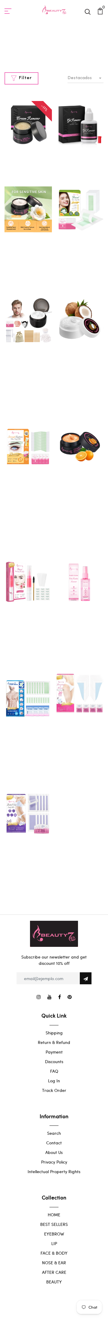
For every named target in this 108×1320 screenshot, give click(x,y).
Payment (54, 1052)
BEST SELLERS (54, 1224)
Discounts (54, 1061)
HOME (54, 1214)
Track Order (54, 1090)
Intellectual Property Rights (54, 1171)
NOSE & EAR (54, 1262)
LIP (54, 1243)
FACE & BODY (54, 1253)
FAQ (54, 1071)
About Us (54, 1152)
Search (54, 1133)
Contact (54, 1143)
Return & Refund (54, 1042)
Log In (54, 1081)
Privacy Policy (54, 1162)
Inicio (40, 51)
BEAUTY (54, 1282)
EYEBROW (54, 1234)
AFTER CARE (54, 1272)
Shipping (54, 1033)
